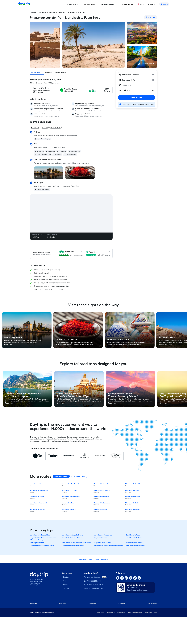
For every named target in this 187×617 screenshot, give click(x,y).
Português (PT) (152, 603)
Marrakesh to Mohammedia (39, 490)
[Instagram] (122, 578)
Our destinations (89, 4)
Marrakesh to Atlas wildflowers (72, 535)
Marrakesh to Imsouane (102, 490)
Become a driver (127, 4)
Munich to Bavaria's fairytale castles (42, 545)
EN (141, 4)
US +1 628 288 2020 (94, 581)
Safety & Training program (135, 612)
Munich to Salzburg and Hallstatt (73, 545)
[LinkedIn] (126, 578)
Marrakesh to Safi (131, 503)
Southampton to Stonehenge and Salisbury (108, 545)
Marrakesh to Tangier (132, 509)
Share (152, 17)
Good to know (60, 72)
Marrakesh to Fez (68, 503)
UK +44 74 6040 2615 (94, 585)
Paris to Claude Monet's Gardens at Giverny (76, 543)
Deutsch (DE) (92, 603)
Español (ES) (62, 603)
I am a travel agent (101, 559)
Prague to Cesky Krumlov (102, 543)
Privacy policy (121, 612)
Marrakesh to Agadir (101, 509)
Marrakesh (61, 13)
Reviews (48, 72)
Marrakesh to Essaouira (102, 503)
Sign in (165, 4)
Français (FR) (122, 603)
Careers (65, 584)
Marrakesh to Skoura (132, 490)
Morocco (52, 13)
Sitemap (65, 588)
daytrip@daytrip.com (94, 588)
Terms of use (100, 612)
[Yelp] (139, 578)
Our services (71, 4)
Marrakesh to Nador (37, 484)
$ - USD (150, 4)
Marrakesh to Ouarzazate (71, 496)
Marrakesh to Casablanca (134, 484)
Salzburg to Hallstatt (37, 543)
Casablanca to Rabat (133, 535)
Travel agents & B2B (107, 4)
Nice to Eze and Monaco (134, 543)
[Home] (24, 4)
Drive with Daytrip (85, 559)
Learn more (8, 344)
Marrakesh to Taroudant (70, 490)
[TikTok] (135, 578)
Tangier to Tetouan (100, 538)
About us (65, 577)
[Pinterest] (130, 578)
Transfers (33, 13)
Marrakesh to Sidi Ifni (69, 509)
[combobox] (136, 74)
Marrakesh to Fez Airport (70, 484)
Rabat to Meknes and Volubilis (72, 538)
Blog (64, 581)
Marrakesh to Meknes (37, 509)
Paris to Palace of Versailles (135, 545)
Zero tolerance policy (150, 612)
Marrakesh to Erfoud (132, 496)
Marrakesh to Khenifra (101, 496)
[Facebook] (117, 578)
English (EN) (33, 603)
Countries (42, 13)
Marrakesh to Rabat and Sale (40, 535)
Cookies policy (110, 612)
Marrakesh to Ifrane (37, 496)
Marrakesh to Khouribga (102, 484)
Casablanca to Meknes (134, 538)
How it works (36, 72)
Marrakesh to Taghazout (38, 503)
